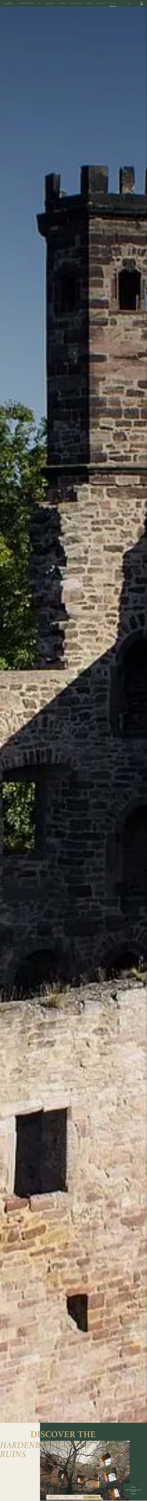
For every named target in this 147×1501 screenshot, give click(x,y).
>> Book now (133, 1493)
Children (76, 1496)
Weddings (89, 3)
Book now (91, 1497)
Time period (51, 1496)
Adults (66, 1496)
